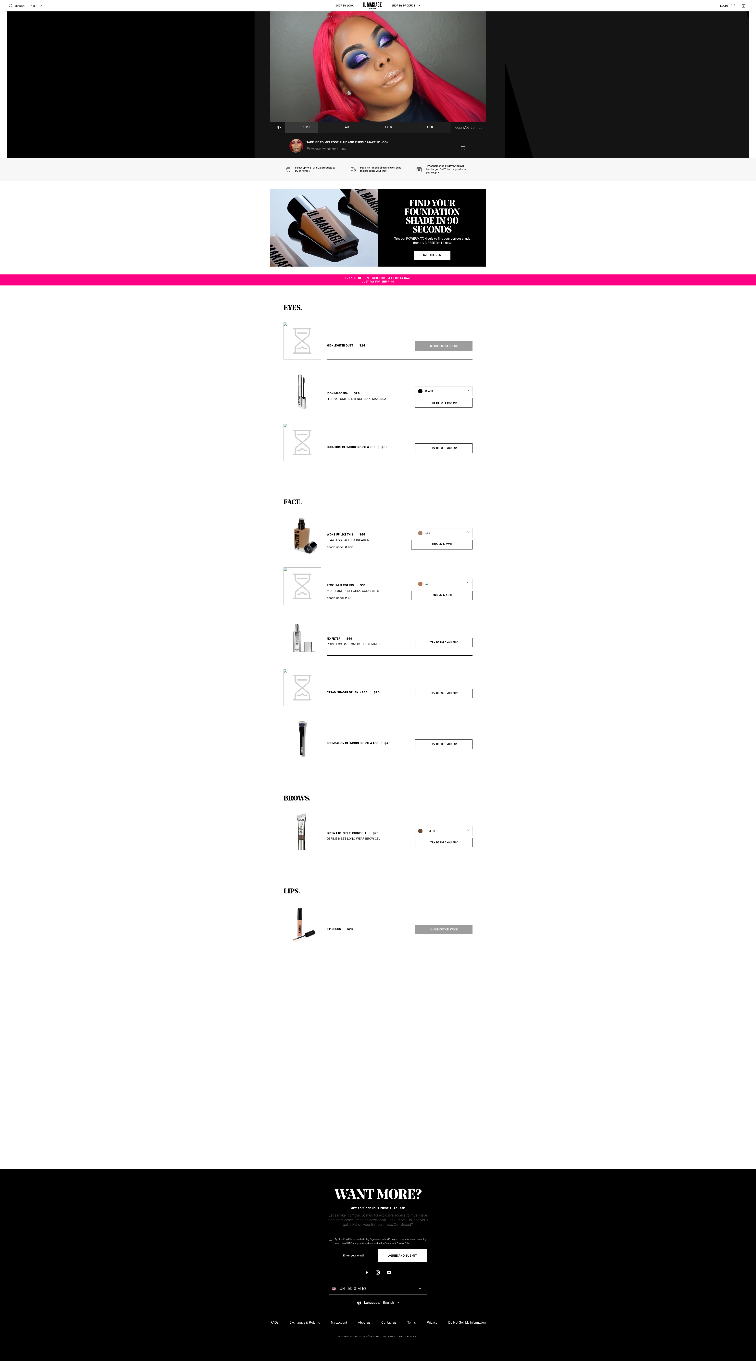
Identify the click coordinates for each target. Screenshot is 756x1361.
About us (364, 1322)
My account (339, 1322)
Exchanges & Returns (304, 1322)
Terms (388, 1243)
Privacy (432, 1322)
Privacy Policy (404, 1243)
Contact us (388, 1322)
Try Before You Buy (444, 403)
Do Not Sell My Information (467, 1322)
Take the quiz (432, 255)
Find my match (442, 544)
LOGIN (724, 6)
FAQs (274, 1322)
